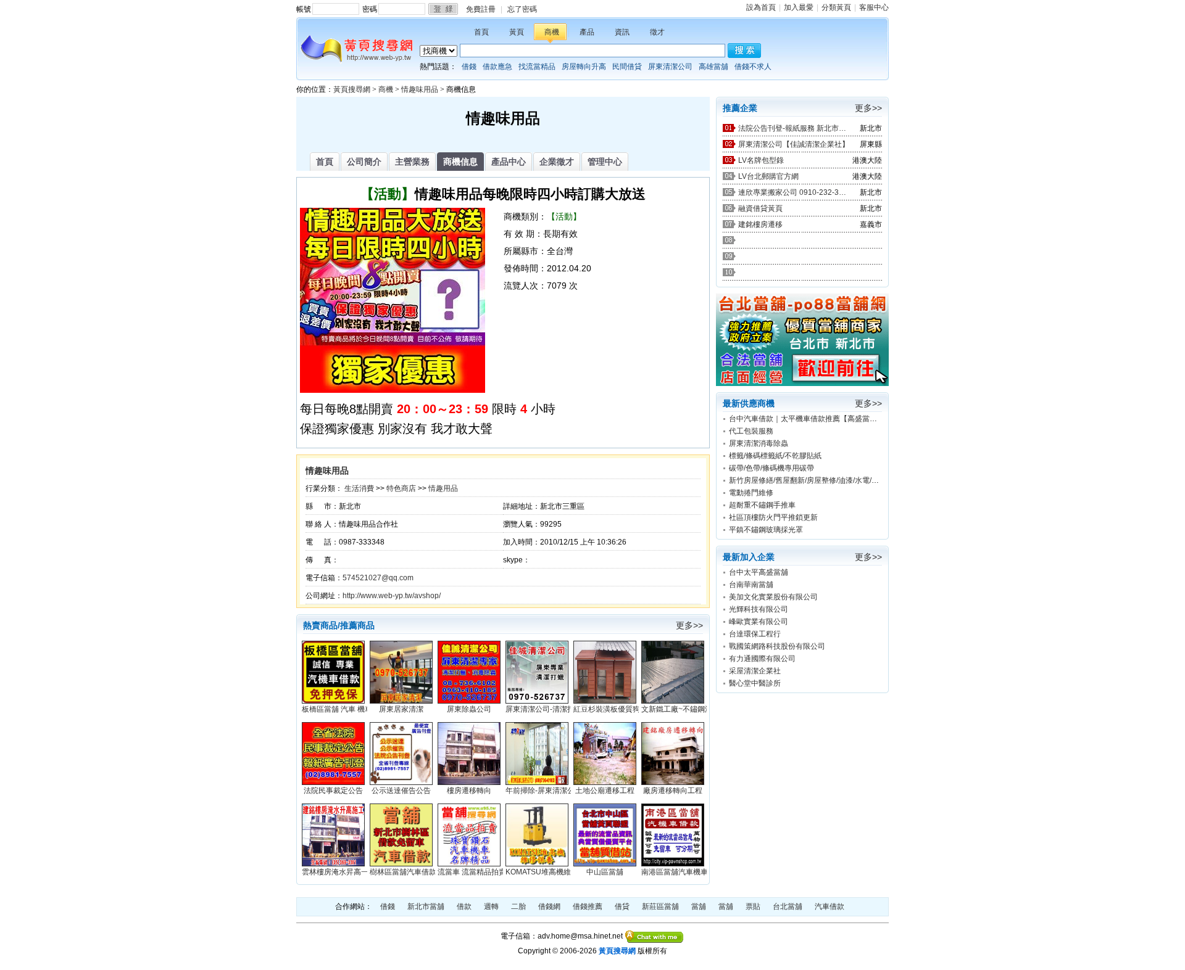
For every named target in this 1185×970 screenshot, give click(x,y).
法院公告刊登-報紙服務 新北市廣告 (793, 128)
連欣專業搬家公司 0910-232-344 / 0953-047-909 (793, 192)
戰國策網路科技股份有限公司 (777, 646)
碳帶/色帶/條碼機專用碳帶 (771, 468)
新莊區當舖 (660, 906)
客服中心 (874, 7)
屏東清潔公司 (670, 66)
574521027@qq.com (378, 577)
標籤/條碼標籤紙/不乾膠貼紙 (775, 455)
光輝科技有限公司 (758, 609)
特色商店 (401, 488)
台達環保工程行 (755, 634)
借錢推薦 (587, 906)
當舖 (698, 906)
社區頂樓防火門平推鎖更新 (773, 517)
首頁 (481, 32)
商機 (551, 32)
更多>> (689, 625)
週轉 (491, 906)
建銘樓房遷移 (760, 224)
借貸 (622, 906)
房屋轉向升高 (584, 66)
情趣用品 (443, 488)
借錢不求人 (752, 66)
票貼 (753, 906)
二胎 (518, 906)
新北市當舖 (425, 906)
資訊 (622, 32)
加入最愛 (798, 7)
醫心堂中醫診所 (755, 683)
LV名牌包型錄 (761, 160)
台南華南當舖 (751, 584)
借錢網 (549, 906)
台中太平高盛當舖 (758, 572)
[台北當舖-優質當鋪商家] (802, 383)
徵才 (657, 32)
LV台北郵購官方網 (768, 176)
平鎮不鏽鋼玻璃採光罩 (766, 529)
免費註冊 (481, 9)
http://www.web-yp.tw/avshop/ (392, 595)
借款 (464, 906)
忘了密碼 (522, 9)
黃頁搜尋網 (351, 89)
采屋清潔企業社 (755, 671)
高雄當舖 (713, 66)
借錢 (469, 66)
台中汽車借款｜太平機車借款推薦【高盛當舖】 (806, 418)
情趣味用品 (419, 89)
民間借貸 (627, 66)
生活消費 (359, 488)
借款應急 (497, 66)
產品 (587, 32)
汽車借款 (829, 906)
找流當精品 (536, 66)
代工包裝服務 (751, 431)
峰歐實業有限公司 (758, 621)
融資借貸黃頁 (760, 208)
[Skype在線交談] (654, 936)
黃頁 (516, 32)
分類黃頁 (836, 7)
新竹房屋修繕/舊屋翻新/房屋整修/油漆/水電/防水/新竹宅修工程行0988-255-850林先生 (869, 480)
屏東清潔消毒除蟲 (758, 443)
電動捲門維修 (751, 492)
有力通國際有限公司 (762, 658)
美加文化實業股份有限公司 (773, 597)
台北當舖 (787, 906)
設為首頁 (761, 7)
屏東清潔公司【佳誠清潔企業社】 (793, 144)
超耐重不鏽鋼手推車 (762, 505)
